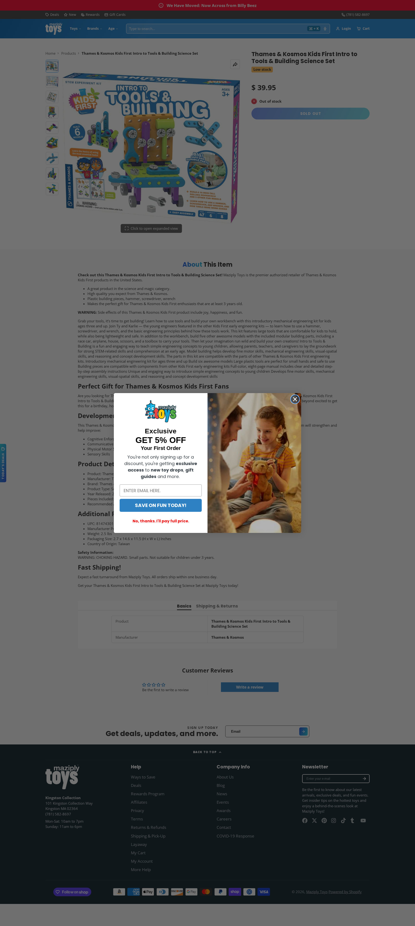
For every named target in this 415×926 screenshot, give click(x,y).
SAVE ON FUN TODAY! (160, 505)
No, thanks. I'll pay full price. (161, 521)
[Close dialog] (295, 399)
